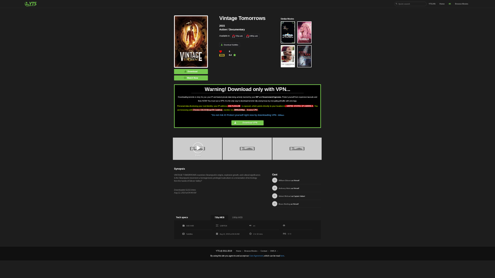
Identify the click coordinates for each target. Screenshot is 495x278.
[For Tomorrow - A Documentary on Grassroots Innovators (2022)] (288, 56)
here (282, 256)
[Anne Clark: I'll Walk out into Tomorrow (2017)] (304, 56)
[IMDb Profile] (274, 180)
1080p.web (253, 36)
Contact (264, 251)
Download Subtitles (231, 45)
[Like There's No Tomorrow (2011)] (288, 32)
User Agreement (256, 256)
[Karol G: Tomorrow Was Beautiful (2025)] (304, 32)
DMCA (273, 251)
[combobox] (410, 4)
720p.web (239, 36)
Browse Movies (250, 251)
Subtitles (189, 234)
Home (238, 251)
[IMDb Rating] (224, 55)
